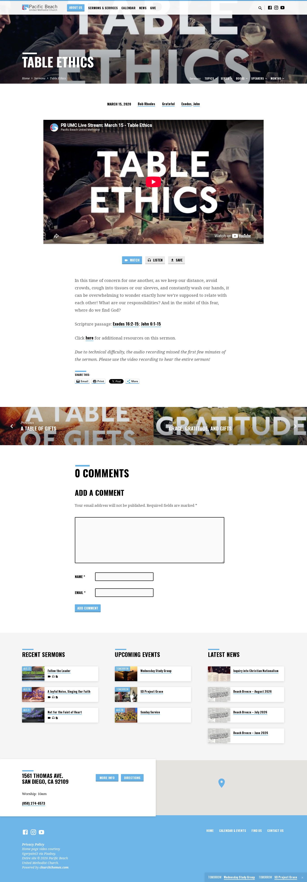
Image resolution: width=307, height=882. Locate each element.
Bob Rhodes (146, 103)
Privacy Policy (33, 844)
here (89, 338)
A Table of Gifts (38, 428)
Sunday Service (150, 712)
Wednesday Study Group (155, 671)
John (196, 103)
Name (80, 576)
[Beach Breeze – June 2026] (219, 736)
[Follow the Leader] (33, 673)
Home (26, 78)
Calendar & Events (232, 830)
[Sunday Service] (126, 715)
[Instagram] (276, 7)
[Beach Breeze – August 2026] (219, 694)
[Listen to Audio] (53, 676)
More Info (107, 777)
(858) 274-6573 (33, 803)
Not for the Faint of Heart (65, 712)
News (143, 8)
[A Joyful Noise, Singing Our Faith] (33, 694)
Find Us (256, 830)
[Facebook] (269, 7)
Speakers (258, 78)
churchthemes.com (54, 867)
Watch (134, 259)
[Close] (302, 877)
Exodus (186, 103)
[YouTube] (282, 7)
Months (276, 78)
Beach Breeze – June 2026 (250, 733)
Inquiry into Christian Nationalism (255, 671)
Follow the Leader (59, 671)
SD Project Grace (151, 691)
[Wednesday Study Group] (126, 673)
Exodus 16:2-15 (126, 324)
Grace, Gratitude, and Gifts (200, 428)
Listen (157, 259)
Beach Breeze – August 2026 (252, 691)
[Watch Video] (49, 676)
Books (240, 78)
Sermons (39, 78)
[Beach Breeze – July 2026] (219, 715)
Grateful (168, 103)
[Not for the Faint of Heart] (33, 715)
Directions (132, 777)
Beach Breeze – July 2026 (250, 712)
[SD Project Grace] (126, 694)
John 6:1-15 (151, 324)
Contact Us (275, 830)
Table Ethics (58, 78)
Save (178, 259)
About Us (75, 7)
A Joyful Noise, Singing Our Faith (69, 691)
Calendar (128, 8)
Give (153, 8)
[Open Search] (260, 8)
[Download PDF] (56, 677)
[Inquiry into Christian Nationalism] (219, 673)
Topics (210, 78)
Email (80, 592)
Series (225, 78)
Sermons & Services (103, 8)
